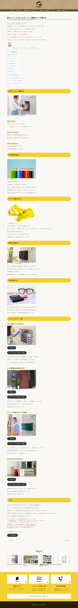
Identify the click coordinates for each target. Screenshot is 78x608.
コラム (53, 10)
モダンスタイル (11, 55)
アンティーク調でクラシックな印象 (14, 80)
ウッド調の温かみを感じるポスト (14, 77)
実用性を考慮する (11, 68)
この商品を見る (11, 347)
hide (16, 52)
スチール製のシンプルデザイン (13, 75)
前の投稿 (11, 540)
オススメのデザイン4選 (12, 73)
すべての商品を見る (12, 535)
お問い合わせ (47, 10)
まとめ (9, 85)
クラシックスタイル (12, 58)
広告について (64, 10)
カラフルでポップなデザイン (13, 83)
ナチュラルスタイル (12, 60)
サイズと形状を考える (12, 66)
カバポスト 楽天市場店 (39, 4)
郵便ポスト (19, 19)
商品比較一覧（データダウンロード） (31, 10)
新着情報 (15, 19)
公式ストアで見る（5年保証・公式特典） (16, 352)
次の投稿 (67, 540)
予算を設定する (11, 71)
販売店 (41, 10)
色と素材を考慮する (11, 63)
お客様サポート (19, 10)
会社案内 (58, 10)
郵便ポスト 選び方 (32, 19)
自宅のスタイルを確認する (12, 54)
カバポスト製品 (10, 19)
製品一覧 (12, 10)
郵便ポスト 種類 (25, 19)
